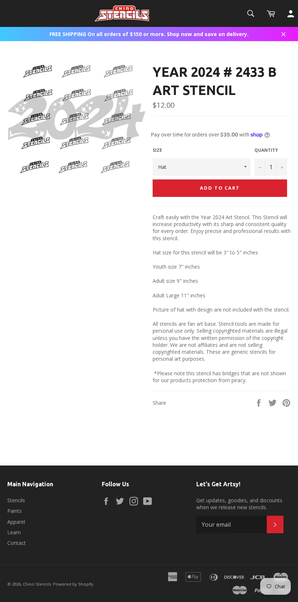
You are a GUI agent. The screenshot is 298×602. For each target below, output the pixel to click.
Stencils (16, 500)
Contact (16, 542)
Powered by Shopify (73, 584)
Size (157, 150)
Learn (14, 532)
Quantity (266, 150)
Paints (14, 510)
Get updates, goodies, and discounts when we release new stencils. (239, 504)
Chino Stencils (37, 584)
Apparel (16, 521)
